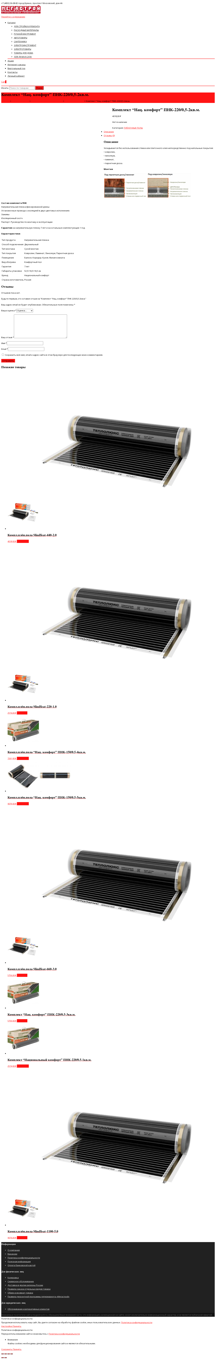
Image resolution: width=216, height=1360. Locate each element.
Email (4, 349)
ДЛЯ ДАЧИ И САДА (23, 56)
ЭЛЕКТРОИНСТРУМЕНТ (25, 45)
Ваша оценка (8, 310)
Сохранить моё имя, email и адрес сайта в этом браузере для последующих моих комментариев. (54, 354)
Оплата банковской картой (21, 1265)
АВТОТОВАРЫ (20, 37)
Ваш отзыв (7, 337)
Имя (4, 343)
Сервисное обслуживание (21, 1281)
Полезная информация (19, 1261)
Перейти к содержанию (13, 16)
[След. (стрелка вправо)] (5, 1357)
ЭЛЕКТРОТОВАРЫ (22, 49)
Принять (17, 1326)
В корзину (22, 712)
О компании (14, 1250)
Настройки (7, 1326)
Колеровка (13, 1277)
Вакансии (12, 1253)
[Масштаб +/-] (11, 1353)
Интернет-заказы (17, 64)
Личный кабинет (16, 76)
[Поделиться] (5, 1353)
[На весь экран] (8, 1353)
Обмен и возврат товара (20, 1292)
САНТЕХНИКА (20, 41)
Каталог (12, 22)
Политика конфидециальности (136, 1322)
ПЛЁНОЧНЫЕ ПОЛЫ (133, 127)
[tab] (111, 119)
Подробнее (23, 541)
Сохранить (7, 1349)
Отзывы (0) (109, 135)
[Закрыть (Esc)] (2, 1353)
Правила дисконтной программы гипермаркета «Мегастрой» (38, 1296)
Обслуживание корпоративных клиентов (28, 1309)
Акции (11, 60)
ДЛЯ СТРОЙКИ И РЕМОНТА (27, 26)
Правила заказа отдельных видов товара (29, 1289)
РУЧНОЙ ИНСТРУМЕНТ (25, 34)
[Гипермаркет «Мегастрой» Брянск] (21, 13)
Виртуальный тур (16, 68)
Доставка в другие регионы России (25, 1285)
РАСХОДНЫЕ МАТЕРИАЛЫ (26, 30)
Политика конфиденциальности (24, 1257)
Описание (109, 131)
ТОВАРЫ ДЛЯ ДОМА (23, 52)
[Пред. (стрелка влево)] (2, 1357)
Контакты (13, 72)
